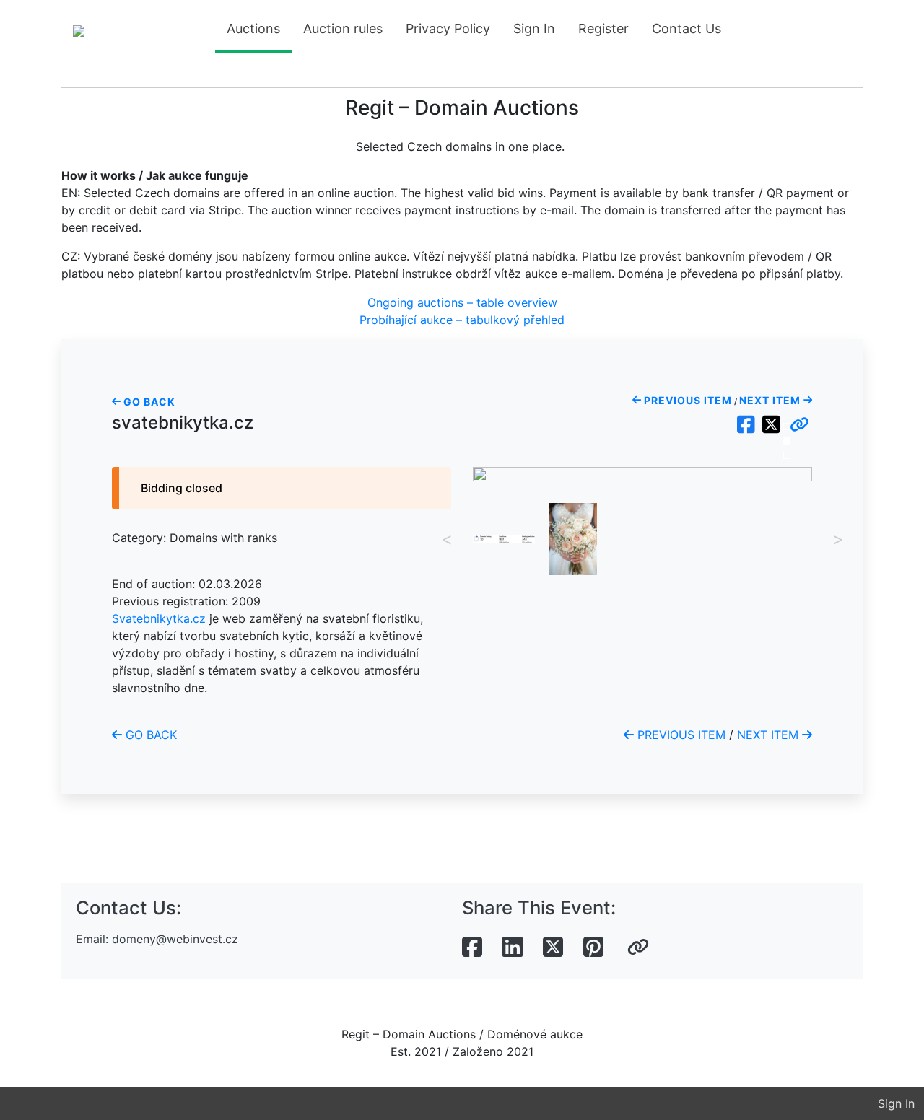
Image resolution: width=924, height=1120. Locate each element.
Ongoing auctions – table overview (462, 302)
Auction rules (343, 28)
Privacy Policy (448, 28)
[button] (799, 425)
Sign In (534, 28)
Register (603, 28)
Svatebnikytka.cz (159, 618)
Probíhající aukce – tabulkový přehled (462, 319)
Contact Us (686, 28)
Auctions (253, 28)
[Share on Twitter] (553, 947)
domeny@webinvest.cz (175, 939)
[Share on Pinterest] (593, 947)
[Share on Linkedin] (512, 947)
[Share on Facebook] (472, 947)
